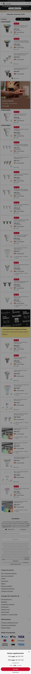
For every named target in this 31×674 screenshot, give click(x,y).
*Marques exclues (15, 672)
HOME (15, 665)
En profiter (15, 669)
